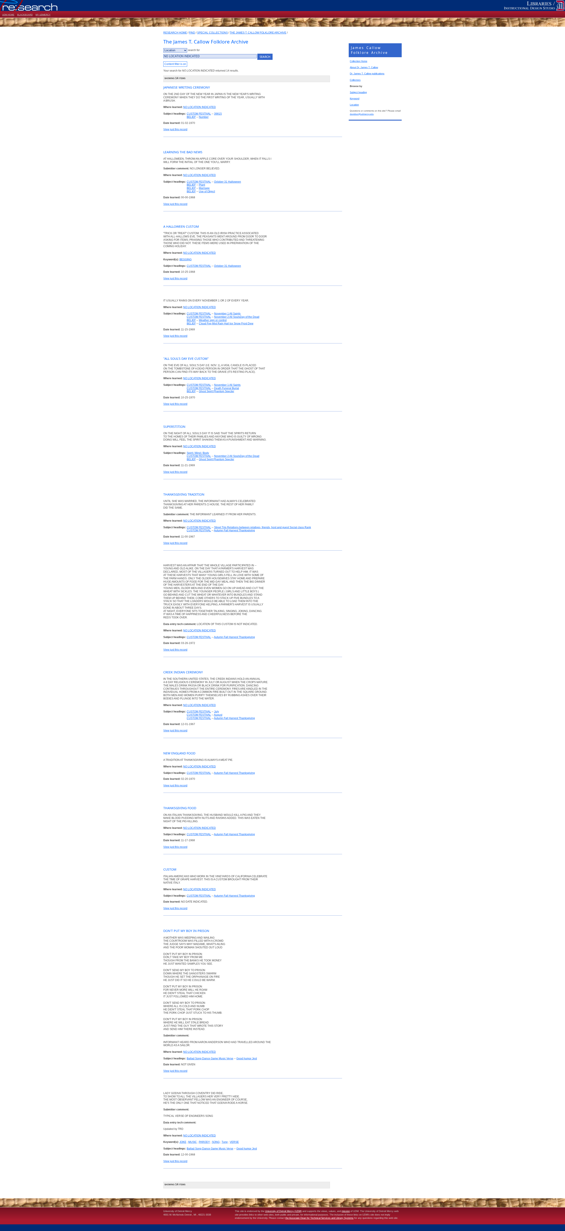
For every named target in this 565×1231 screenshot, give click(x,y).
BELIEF (191, 117)
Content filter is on (175, 64)
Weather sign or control (213, 320)
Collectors (355, 80)
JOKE (182, 1142)
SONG (216, 1142)
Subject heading (358, 92)
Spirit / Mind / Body (198, 453)
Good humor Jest (246, 1058)
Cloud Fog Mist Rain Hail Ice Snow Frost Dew (226, 323)
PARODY (204, 1142)
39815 (218, 113)
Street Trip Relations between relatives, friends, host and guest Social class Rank (262, 527)
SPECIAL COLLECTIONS (212, 32)
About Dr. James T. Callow (364, 67)
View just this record (175, 129)
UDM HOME (8, 14)
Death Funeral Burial (226, 388)
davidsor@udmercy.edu (362, 114)
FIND (192, 32)
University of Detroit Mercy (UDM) (283, 1211)
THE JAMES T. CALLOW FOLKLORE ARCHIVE (258, 32)
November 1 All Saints (227, 313)
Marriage (204, 188)
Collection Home (358, 61)
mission (346, 1211)
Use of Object (207, 191)
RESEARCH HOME (175, 32)
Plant (202, 184)
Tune (225, 1142)
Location (354, 104)
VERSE (234, 1142)
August (218, 714)
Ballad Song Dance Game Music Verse (210, 1058)
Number (204, 117)
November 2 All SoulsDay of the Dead (236, 316)
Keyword (354, 98)
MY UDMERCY (43, 14)
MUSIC (192, 1142)
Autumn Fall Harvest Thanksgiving (234, 530)
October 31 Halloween (227, 181)
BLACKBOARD (25, 14)
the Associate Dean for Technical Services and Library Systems (319, 1218)
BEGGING (185, 259)
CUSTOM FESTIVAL (199, 113)
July (216, 711)
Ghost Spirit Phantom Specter (216, 391)
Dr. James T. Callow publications (367, 73)
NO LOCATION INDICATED (199, 107)
